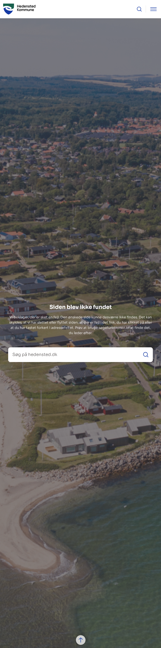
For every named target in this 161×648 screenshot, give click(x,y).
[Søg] (145, 354)
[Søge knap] (139, 9)
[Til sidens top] (80, 640)
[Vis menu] (153, 9)
